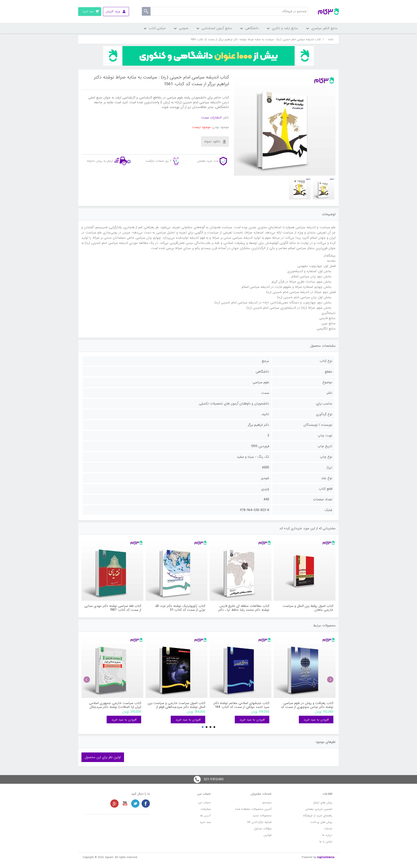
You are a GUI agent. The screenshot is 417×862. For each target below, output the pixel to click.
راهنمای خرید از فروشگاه (317, 816)
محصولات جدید (262, 816)
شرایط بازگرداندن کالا (259, 822)
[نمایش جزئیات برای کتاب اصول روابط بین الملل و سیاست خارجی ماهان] (305, 570)
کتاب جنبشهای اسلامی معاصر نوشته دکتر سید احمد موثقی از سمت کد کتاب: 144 (241, 705)
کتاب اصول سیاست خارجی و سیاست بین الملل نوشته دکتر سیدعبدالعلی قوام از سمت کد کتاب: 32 (176, 705)
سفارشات (205, 809)
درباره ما (327, 835)
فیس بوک (146, 803)
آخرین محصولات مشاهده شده (253, 809)
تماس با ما (325, 842)
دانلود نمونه (212, 141)
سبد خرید (205, 822)
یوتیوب (125, 803)
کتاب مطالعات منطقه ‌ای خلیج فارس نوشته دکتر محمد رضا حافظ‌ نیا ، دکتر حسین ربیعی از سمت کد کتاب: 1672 (243, 608)
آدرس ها (205, 816)
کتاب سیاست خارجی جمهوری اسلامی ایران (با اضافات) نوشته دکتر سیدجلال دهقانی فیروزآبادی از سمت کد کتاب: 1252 (112, 705)
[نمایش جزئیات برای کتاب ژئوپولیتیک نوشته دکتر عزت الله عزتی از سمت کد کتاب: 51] (176, 570)
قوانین (267, 835)
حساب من (204, 802)
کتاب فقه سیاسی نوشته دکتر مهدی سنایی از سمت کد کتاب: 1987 (112, 608)
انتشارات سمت (211, 117)
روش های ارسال (322, 802)
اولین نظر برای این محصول (103, 757)
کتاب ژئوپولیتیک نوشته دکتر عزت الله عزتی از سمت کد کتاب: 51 (180, 608)
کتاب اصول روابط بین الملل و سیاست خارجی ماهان (308, 608)
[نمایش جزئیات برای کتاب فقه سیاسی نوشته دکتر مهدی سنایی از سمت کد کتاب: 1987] (112, 570)
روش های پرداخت (321, 822)
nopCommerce (325, 857)
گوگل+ (114, 803)
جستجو (266, 802)
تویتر (135, 803)
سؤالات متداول (262, 829)
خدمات (328, 829)
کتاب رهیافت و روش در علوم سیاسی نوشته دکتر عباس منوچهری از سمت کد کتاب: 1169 (307, 705)
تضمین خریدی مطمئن (318, 809)
